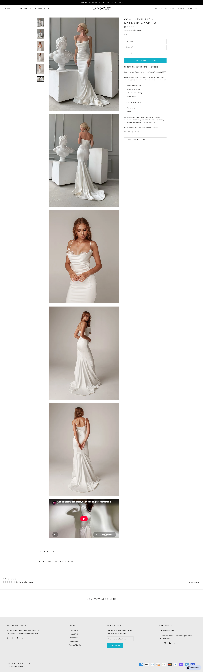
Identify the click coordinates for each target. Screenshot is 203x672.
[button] (129, 30)
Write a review (194, 582)
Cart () (193, 8)
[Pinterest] (138, 131)
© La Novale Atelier (19, 663)
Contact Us (42, 8)
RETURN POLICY (46, 552)
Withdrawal (73, 638)
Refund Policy (74, 634)
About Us (25, 8)
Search (181, 8)
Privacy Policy (74, 630)
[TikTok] (22, 638)
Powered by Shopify (15, 666)
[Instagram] (12, 638)
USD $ (157, 8)
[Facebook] (132, 131)
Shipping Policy (74, 641)
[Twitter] (135, 131)
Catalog (10, 8)
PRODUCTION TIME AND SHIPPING (56, 562)
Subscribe (115, 646)
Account (169, 8)
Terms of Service (75, 645)
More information (136, 140)
